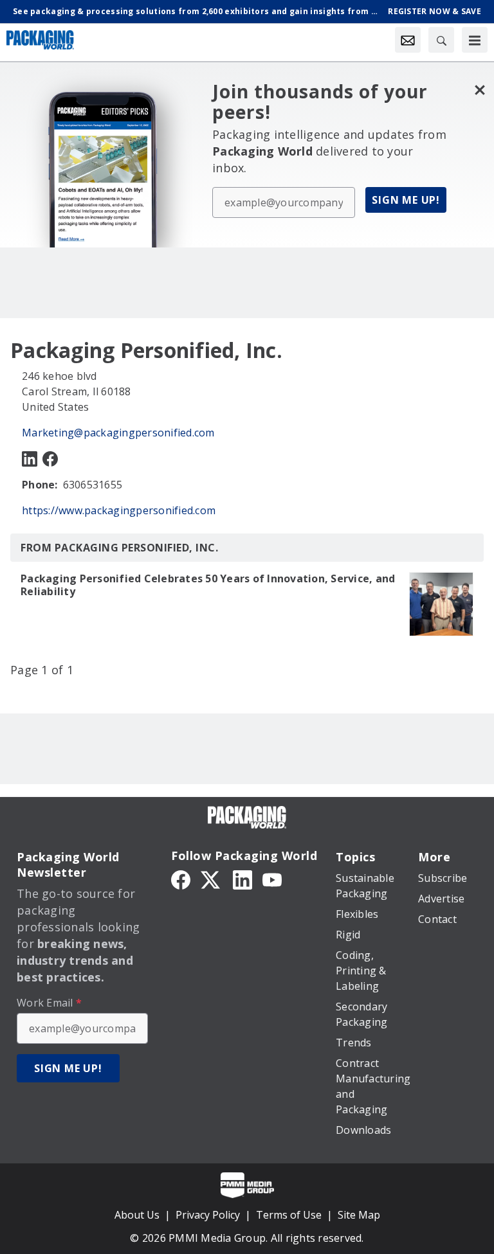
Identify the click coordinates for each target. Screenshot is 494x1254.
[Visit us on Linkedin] (29, 458)
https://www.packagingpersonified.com (118, 510)
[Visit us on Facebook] (50, 458)
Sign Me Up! (406, 200)
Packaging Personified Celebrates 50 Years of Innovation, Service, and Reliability (208, 585)
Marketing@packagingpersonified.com (118, 432)
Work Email (49, 1003)
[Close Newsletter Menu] (479, 90)
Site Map (359, 1215)
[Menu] (475, 40)
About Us (137, 1215)
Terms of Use (289, 1215)
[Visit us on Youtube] (272, 879)
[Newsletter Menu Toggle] (408, 40)
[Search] (441, 40)
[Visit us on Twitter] (212, 879)
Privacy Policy (208, 1215)
